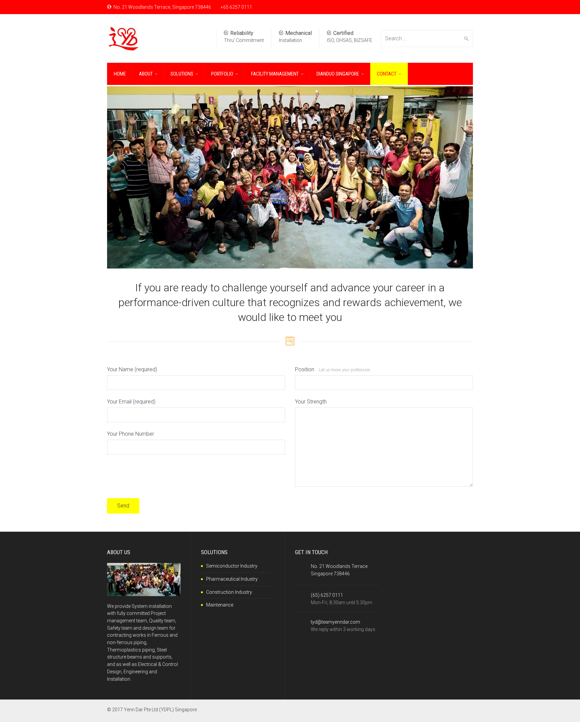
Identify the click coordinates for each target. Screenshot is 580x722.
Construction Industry (229, 592)
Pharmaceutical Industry (232, 579)
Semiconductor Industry (231, 566)
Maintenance (219, 605)
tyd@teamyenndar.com (335, 622)
